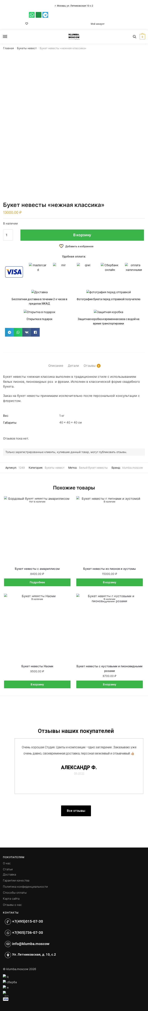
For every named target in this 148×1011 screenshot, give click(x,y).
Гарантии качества (16, 880)
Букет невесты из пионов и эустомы (109, 569)
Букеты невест (27, 48)
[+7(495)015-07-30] (8, 922)
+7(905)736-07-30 (27, 932)
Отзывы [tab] (90, 365)
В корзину (82, 235)
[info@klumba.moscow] (8, 944)
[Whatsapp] (32, 15)
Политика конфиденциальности (25, 886)
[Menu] (8, 37)
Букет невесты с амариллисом (37, 569)
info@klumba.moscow (30, 944)
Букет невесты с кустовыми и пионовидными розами (109, 668)
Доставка (9, 874)
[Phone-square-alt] (38, 15)
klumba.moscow (132, 467)
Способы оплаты (15, 892)
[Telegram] (45, 15)
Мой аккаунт (97, 24)
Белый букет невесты (93, 467)
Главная (8, 48)
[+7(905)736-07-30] (8, 933)
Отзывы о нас (12, 905)
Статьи (8, 869)
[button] (9, 332)
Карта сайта (11, 898)
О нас (7, 863)
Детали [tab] (73, 365)
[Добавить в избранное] (66, 501)
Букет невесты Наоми (37, 666)
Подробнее (37, 582)
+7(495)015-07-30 (27, 921)
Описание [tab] (55, 365)
